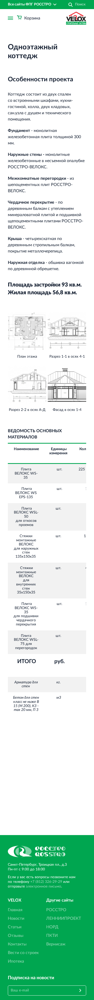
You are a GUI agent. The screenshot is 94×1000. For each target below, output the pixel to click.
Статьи (14, 927)
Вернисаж (56, 944)
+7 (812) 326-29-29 (46, 882)
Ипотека (16, 961)
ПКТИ (52, 936)
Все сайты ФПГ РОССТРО (29, 4)
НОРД (52, 927)
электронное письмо (43, 886)
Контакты (17, 944)
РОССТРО (56, 910)
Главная (15, 910)
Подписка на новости (31, 978)
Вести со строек (23, 953)
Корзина (32, 18)
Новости (16, 918)
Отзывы (16, 936)
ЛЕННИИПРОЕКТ (63, 918)
